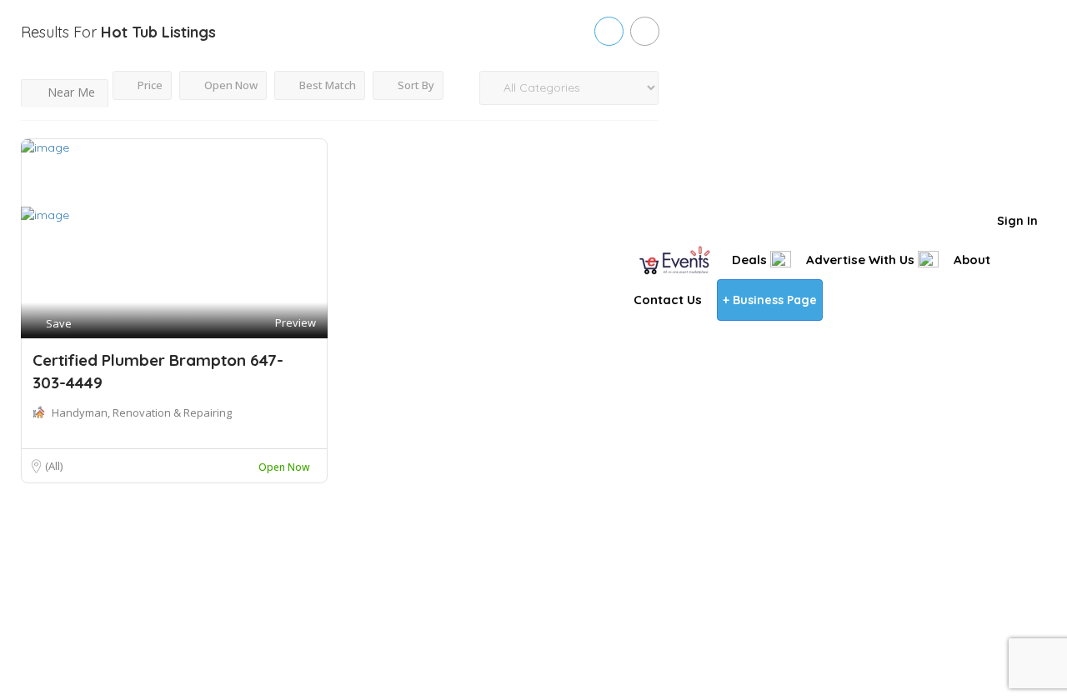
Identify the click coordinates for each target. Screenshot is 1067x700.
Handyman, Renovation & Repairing (142, 412)
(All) (54, 465)
